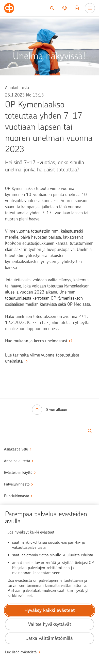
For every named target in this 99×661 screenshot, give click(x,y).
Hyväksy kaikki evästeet (49, 610)
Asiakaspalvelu (16, 449)
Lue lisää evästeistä (21, 652)
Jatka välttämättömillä (49, 638)
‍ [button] (36, 340)
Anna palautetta (17, 461)
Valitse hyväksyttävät (49, 624)
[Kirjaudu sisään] (77, 8)
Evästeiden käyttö (18, 472)
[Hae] (52, 8)
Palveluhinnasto (17, 484)
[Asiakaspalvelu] (64, 8)
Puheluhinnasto (16, 496)
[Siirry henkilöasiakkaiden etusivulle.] (9, 8)
